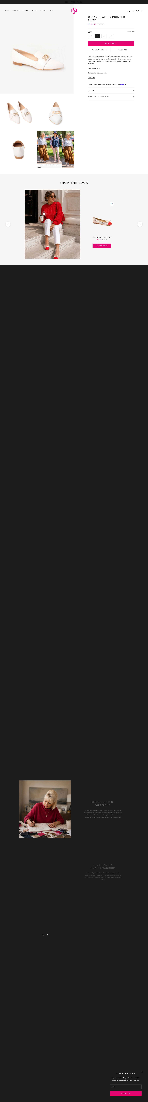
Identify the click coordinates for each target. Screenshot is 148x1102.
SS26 (7, 10)
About (43, 10)
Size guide (131, 31)
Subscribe (125, 1093)
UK (89, 32)
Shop (34, 10)
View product (101, 246)
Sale (52, 10)
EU (91, 32)
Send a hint (122, 50)
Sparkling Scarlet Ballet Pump (102, 237)
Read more (91, 77)
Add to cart (111, 43)
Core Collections (20, 10)
